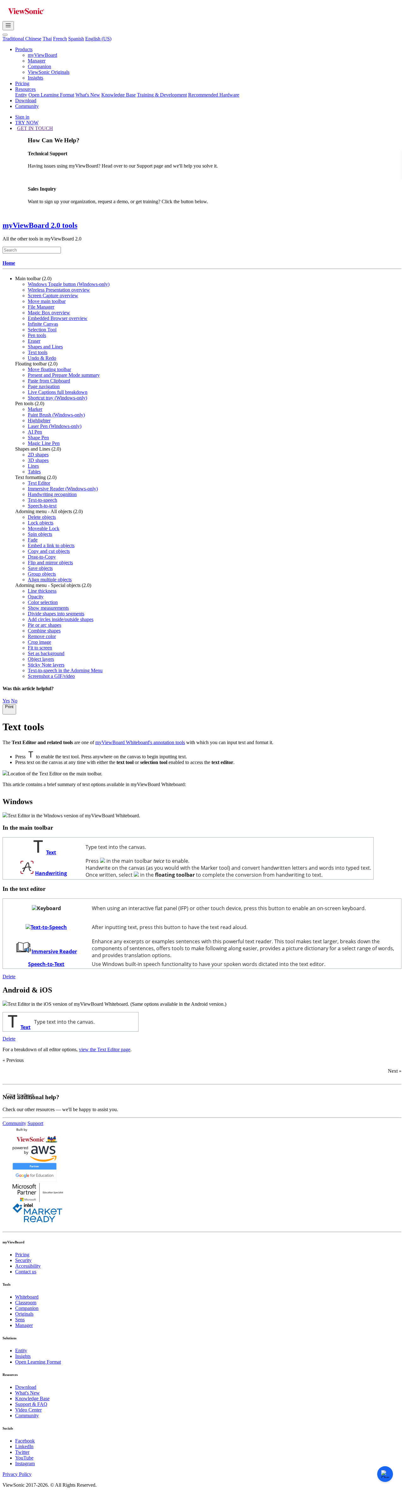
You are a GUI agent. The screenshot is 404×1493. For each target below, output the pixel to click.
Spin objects (40, 534)
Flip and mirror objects (50, 562)
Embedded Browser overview (57, 318)
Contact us (25, 1271)
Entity (21, 95)
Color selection (43, 602)
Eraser (34, 341)
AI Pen (35, 432)
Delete (9, 976)
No (14, 700)
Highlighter (39, 420)
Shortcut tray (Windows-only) (57, 397)
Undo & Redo (42, 358)
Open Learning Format (51, 95)
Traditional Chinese (22, 38)
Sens (20, 1319)
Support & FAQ (31, 1404)
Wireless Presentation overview (59, 290)
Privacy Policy (17, 1474)
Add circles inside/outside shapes (60, 619)
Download (25, 100)
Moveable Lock (43, 528)
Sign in (22, 117)
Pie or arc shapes (44, 625)
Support (35, 1123)
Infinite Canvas (43, 324)
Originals (24, 1314)
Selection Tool (42, 329)
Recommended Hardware (213, 95)
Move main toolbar (47, 301)
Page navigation (44, 386)
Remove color (42, 636)
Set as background (46, 653)
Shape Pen (38, 437)
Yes (6, 700)
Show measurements (48, 608)
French (60, 38)
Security (23, 1260)
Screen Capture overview (53, 295)
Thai (47, 38)
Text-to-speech (42, 500)
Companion (39, 66)
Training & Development (162, 95)
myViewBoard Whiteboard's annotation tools (140, 742)
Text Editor (39, 483)
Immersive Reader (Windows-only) (63, 488)
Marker (35, 409)
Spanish (76, 38)
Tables (34, 471)
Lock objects (40, 522)
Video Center (28, 1410)
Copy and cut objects (49, 551)
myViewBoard (42, 55)
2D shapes (38, 454)
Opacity (36, 596)
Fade (33, 539)
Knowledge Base (118, 95)
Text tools (37, 352)
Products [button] (24, 49)
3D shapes (38, 460)
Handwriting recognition (52, 494)
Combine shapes (44, 630)
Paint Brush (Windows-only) (56, 415)
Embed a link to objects (51, 545)
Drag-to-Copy (42, 557)
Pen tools (37, 335)
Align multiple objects (50, 579)
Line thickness (42, 591)
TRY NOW (27, 122)
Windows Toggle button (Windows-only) (69, 284)
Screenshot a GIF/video (51, 676)
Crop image (39, 642)
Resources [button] (25, 89)
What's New (87, 95)
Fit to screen (40, 647)
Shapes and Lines (45, 346)
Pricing (22, 83)
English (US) (98, 38)
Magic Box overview (49, 312)
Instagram (25, 1463)
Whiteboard (27, 1297)
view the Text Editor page (104, 1049)
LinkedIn (24, 1446)
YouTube (24, 1457)
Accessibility (28, 1266)
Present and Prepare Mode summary (64, 375)
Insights (35, 77)
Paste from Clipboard (49, 380)
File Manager (41, 307)
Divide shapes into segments (56, 613)
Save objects (40, 568)
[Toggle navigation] (8, 25)
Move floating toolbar (49, 369)
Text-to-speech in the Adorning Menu (65, 670)
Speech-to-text (42, 505)
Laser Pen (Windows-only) (54, 426)
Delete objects (42, 517)
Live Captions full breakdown (57, 392)
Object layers (41, 659)
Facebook (25, 1440)
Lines (33, 466)
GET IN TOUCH (35, 128)
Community (27, 106)
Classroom (25, 1302)
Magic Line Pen (44, 443)
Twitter (22, 1452)
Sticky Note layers (46, 664)
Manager (36, 60)
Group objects (42, 574)
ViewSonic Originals (48, 72)
